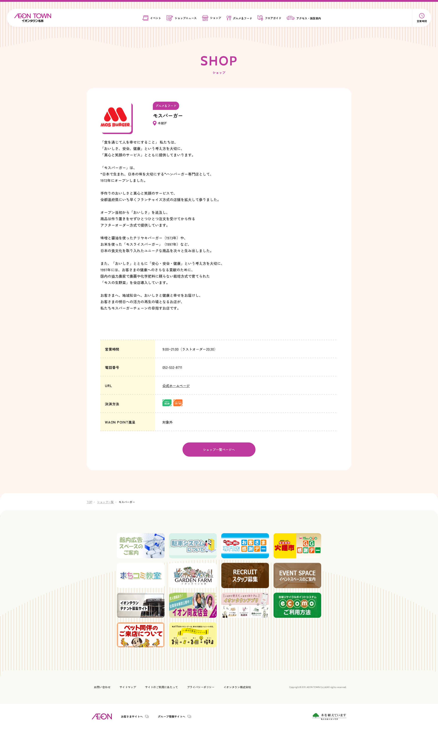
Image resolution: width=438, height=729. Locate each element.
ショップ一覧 (105, 502)
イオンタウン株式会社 (237, 687)
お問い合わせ (102, 687)
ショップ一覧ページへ (219, 449)
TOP (89, 502)
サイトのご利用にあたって (161, 687)
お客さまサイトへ (132, 716)
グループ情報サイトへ (171, 716)
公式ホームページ (176, 385)
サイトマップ (128, 687)
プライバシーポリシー (200, 687)
